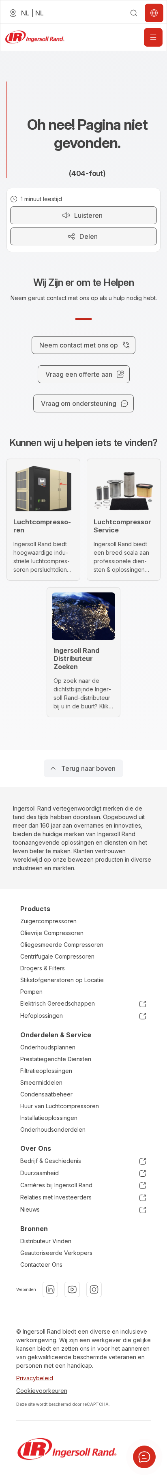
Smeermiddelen (41, 1082)
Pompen (31, 991)
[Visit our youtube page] (72, 1289)
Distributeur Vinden (45, 1241)
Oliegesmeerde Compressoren (61, 944)
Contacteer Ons (41, 1264)
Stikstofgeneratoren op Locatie (62, 979)
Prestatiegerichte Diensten (55, 1058)
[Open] (153, 37)
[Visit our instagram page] (94, 1289)
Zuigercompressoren (48, 921)
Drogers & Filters (42, 968)
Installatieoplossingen (48, 1117)
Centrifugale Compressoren (57, 956)
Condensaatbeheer (46, 1094)
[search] (133, 13)
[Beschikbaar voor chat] (144, 1457)
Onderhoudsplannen (47, 1047)
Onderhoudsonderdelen (53, 1129)
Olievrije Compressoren (52, 932)
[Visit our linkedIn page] (50, 1289)
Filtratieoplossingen (46, 1070)
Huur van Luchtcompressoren (59, 1106)
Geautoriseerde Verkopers (56, 1252)
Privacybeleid (34, 1378)
